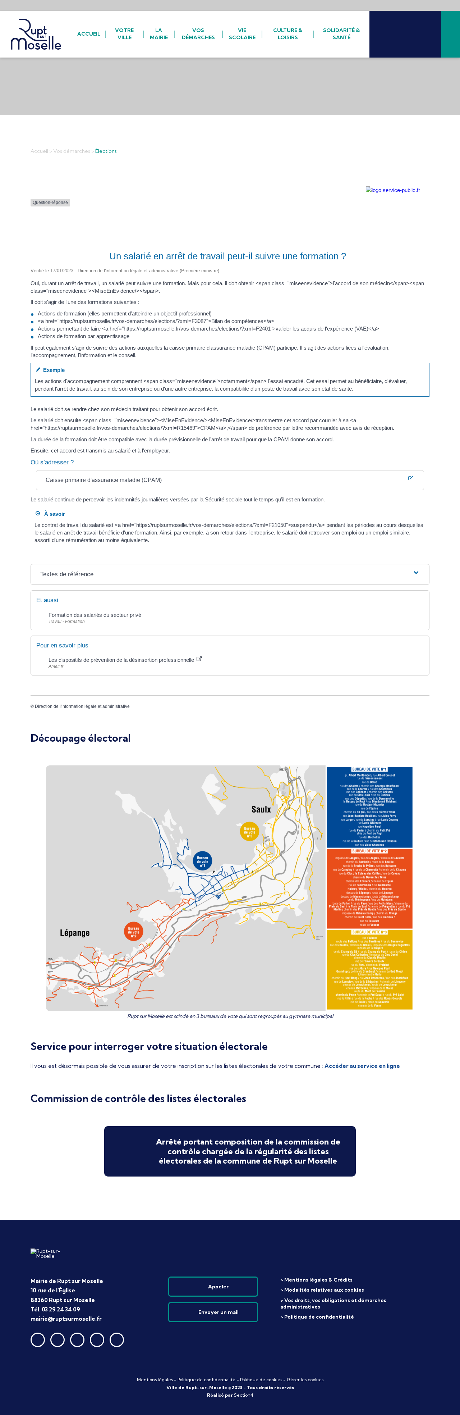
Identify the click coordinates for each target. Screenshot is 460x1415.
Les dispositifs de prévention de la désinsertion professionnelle (122, 660)
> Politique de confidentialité (317, 1317)
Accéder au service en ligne (362, 1066)
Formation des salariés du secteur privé (96, 615)
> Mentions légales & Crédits (316, 1280)
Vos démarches (71, 151)
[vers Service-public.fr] (393, 190)
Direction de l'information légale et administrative (82, 706)
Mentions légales (155, 1379)
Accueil (39, 151)
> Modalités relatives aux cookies (322, 1290)
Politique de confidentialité (206, 1379)
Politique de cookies (261, 1379)
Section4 (243, 1395)
